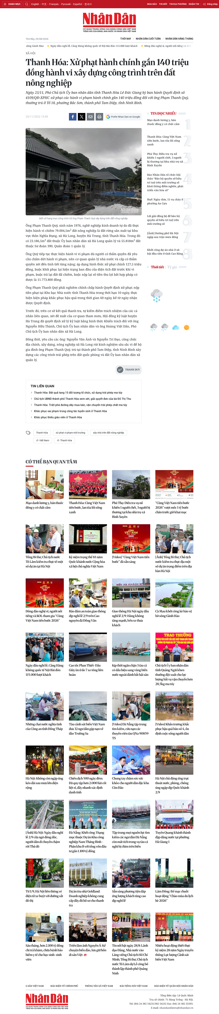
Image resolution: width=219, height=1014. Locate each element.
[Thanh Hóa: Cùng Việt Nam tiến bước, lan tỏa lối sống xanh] (88, 484)
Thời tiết (157, 267)
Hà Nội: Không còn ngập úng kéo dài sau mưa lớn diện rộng (44, 783)
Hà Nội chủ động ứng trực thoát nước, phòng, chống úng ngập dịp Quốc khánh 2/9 (172, 785)
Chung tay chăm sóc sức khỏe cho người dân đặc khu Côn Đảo (130, 783)
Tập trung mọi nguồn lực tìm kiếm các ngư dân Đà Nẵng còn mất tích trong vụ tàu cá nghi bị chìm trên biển (131, 839)
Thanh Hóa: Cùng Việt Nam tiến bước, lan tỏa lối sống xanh (164, 140)
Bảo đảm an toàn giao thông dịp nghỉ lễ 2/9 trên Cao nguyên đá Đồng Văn (87, 615)
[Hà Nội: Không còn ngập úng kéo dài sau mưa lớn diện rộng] (45, 760)
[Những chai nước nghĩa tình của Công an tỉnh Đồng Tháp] (45, 706)
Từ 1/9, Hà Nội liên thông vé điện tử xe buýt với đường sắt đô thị (44, 896)
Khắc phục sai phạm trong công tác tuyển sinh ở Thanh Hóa (70, 411)
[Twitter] (81, 117)
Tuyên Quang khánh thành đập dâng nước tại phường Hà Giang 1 (173, 837)
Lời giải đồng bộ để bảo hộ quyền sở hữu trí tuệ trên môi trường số (163, 219)
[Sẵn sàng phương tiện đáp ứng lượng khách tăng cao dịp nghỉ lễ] (131, 873)
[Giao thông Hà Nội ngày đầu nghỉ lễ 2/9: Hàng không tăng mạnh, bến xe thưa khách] (131, 593)
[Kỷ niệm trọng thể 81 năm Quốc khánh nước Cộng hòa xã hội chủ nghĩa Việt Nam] (88, 538)
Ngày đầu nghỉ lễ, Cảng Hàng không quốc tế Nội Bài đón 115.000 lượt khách (44, 670)
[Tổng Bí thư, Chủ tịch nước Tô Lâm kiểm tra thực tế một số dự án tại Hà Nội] (45, 538)
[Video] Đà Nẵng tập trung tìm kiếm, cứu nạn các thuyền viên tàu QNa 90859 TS (130, 731)
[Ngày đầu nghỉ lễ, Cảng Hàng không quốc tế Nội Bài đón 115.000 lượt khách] (45, 647)
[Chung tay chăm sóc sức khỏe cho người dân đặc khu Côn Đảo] (131, 760)
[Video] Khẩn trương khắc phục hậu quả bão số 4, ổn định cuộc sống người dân (172, 728)
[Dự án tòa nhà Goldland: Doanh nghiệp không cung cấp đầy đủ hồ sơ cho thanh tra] (88, 873)
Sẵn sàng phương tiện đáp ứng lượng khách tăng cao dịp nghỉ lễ (129, 896)
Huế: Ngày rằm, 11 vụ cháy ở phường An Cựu (165, 201)
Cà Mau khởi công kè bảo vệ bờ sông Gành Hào (173, 613)
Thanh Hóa (42, 432)
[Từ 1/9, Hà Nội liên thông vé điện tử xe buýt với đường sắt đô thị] (45, 873)
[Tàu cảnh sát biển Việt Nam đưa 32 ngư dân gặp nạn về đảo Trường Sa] (88, 706)
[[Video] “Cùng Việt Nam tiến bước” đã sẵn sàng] (131, 538)
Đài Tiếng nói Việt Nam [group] (133, 985)
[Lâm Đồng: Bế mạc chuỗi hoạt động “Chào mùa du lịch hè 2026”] (174, 873)
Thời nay (125, 38)
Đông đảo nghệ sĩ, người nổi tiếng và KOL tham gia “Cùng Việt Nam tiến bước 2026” (45, 615)
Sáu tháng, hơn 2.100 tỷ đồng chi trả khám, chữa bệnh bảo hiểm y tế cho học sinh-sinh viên (44, 952)
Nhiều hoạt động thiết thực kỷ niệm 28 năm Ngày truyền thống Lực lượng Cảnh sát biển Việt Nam (174, 952)
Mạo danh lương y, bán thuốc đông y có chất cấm (163, 122)
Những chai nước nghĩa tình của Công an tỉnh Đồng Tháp (44, 726)
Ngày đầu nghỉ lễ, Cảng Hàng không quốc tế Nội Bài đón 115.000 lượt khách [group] (72, 45)
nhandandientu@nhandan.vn (176, 1007)
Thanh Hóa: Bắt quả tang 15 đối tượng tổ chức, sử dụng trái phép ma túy (78, 392)
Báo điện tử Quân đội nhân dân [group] (173, 985)
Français (54, 4)
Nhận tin (194, 4)
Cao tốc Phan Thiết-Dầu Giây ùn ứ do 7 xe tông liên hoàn (86, 670)
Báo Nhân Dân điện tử (109, 22)
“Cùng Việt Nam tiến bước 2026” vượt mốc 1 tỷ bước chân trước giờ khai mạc (172, 507)
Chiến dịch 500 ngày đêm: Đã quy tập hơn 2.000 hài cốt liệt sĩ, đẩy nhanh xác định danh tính (87, 785)
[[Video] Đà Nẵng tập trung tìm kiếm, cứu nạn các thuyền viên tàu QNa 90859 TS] (131, 706)
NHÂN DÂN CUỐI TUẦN (148, 38)
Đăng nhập (212, 4)
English (35, 4)
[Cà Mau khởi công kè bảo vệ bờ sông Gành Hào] (174, 593)
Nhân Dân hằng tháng (179, 38)
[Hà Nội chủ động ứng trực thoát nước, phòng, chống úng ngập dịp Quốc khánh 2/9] (174, 760)
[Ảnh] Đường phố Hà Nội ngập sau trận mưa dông (162, 235)
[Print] (99, 117)
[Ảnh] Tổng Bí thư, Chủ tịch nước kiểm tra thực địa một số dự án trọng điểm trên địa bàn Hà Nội (173, 564)
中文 (44, 4)
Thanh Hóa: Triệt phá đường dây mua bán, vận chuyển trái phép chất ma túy (80, 405)
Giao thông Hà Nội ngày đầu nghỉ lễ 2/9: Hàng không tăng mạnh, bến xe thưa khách (130, 618)
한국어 (88, 4)
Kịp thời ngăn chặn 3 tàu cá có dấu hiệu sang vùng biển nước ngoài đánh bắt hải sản (130, 670)
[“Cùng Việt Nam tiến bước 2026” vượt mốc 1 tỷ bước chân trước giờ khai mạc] (174, 484)
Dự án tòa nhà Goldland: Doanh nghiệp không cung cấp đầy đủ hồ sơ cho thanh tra (86, 898)
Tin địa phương (178, 4)
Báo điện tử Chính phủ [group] (64, 985)
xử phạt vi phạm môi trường (70, 432)
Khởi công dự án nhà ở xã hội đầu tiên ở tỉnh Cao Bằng (165, 251)
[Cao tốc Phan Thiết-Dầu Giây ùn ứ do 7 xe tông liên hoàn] (88, 647)
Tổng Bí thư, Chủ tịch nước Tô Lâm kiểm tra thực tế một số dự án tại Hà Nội (44, 561)
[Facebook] (72, 117)
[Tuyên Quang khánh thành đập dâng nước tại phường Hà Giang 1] (174, 814)
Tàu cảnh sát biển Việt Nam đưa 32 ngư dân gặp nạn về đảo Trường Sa (87, 728)
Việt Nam (44, 440)
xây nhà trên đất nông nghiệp (108, 432)
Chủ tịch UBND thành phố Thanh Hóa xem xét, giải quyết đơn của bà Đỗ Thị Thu (82, 398)
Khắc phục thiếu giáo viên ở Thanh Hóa (58, 417)
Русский (65, 4)
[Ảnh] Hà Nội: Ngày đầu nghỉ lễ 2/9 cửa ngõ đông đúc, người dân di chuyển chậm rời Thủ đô (44, 839)
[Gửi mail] (90, 117)
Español (77, 4)
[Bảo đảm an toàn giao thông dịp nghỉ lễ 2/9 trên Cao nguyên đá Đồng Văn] (88, 593)
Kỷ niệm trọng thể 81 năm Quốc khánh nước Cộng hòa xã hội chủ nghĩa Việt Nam (87, 561)
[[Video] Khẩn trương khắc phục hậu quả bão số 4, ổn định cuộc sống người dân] (174, 706)
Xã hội (30, 53)
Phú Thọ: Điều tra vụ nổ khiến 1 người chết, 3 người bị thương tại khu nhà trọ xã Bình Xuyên (165, 159)
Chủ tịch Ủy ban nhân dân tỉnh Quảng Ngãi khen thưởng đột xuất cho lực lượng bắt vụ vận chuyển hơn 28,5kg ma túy (174, 674)
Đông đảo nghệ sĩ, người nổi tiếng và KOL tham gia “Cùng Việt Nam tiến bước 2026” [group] (171, 45)
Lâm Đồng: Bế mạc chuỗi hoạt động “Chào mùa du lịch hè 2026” (174, 896)
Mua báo (152, 4)
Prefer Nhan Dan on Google (125, 116)
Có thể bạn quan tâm (51, 462)
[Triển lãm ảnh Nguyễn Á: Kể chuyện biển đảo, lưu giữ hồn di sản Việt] (88, 927)
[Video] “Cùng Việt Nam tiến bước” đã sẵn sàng (130, 559)
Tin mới (163, 4)
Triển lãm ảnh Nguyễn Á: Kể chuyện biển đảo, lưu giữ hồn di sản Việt (87, 950)
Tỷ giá (172, 267)
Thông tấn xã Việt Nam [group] (99, 985)
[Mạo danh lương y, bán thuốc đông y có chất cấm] (45, 484)
